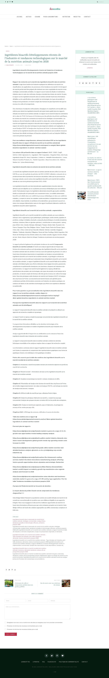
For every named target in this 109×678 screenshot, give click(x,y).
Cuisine (37, 16)
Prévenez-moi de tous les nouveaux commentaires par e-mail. (24, 626)
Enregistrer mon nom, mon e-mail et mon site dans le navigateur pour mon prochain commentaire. (35, 622)
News (7, 51)
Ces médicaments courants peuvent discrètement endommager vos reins (93, 196)
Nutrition (66, 16)
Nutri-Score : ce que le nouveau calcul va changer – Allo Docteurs (94, 173)
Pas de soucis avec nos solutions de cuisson (50, 584)
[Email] (6, 88)
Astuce (28, 16)
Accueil (19, 16)
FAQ (43, 661)
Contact (87, 16)
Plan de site (52, 661)
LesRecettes (25, 661)
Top (55, 672)
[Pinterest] (6, 84)
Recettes (77, 16)
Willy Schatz (10, 65)
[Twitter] (52, 656)
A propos (90, 67)
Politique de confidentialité (69, 661)
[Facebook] (46, 656)
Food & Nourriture (50, 16)
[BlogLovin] (62, 656)
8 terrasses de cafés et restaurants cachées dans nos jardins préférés (24, 585)
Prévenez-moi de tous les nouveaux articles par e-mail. (22, 629)
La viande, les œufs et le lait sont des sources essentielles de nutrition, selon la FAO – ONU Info (95, 162)
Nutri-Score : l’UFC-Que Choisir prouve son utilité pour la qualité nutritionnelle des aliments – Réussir (95, 184)
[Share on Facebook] (6, 75)
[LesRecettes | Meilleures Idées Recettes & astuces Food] (54, 9)
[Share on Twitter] (6, 79)
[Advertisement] (54, 32)
